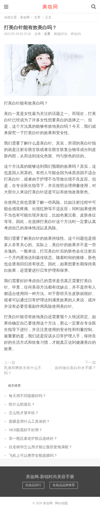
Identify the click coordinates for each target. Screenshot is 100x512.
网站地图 (61, 503)
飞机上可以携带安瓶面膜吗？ (33, 456)
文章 (37, 17)
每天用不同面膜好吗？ (27, 396)
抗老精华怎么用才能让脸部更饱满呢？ (40, 447)
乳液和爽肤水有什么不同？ (22, 370)
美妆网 (50, 6)
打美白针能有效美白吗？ (30, 27)
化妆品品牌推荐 (64, 485)
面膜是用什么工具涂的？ (29, 421)
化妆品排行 (33, 485)
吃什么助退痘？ (22, 404)
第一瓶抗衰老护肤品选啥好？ (33, 439)
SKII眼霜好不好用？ (25, 430)
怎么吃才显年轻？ (24, 413)
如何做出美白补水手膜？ (75, 368)
